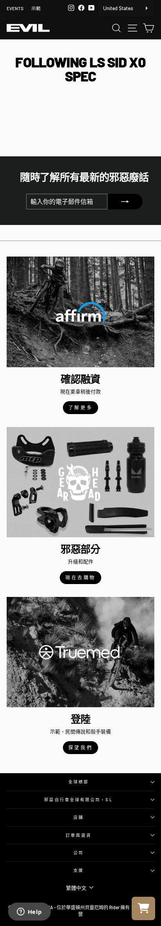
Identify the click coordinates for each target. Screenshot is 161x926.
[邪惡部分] (80, 482)
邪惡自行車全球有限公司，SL (78, 799)
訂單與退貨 (78, 835)
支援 (78, 870)
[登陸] (80, 652)
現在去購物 (80, 577)
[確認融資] (80, 312)
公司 (78, 852)
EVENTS (15, 8)
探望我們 (80, 747)
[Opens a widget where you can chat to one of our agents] (29, 912)
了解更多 (80, 407)
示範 (36, 8)
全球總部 (78, 781)
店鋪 (78, 817)
